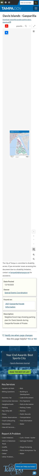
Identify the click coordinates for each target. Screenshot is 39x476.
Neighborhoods (8, 404)
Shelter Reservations (9, 417)
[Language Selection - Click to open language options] (2, 2)
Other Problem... (8, 457)
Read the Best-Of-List (19, 372)
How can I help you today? (26, 466)
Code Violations (7, 438)
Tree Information (26, 421)
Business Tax (6, 398)
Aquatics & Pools (8, 388)
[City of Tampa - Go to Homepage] (11, 8)
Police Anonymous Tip (28, 450)
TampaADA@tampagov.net (19, 272)
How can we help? (26, 3)
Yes (29, 338)
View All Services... (8, 427)
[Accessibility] (5, 2)
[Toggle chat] (34, 472)
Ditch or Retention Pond (8, 442)
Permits (22, 411)
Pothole (5, 450)
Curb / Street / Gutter (27, 438)
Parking (5, 407)
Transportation (25, 417)
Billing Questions (8, 392)
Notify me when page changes (18, 335)
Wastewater (6, 424)
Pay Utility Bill (7, 411)
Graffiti (4, 447)
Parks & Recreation (27, 404)
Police (4, 414)
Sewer (4, 453)
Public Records (25, 414)
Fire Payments (25, 401)
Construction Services (10, 401)
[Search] (36, 3)
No (35, 338)
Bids (21, 388)
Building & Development (25, 393)
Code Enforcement (26, 398)
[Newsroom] (9, 2)
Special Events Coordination (16, 292)
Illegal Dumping (26, 447)
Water (22, 424)
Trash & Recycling (8, 421)
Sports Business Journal (20, 363)
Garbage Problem (26, 441)
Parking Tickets (25, 407)
